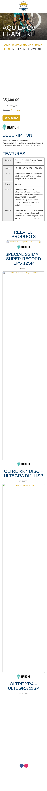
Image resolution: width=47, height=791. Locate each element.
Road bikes (15, 110)
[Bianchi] (11, 127)
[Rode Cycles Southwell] (24, 6)
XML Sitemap (36, 753)
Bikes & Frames (22, 45)
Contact (23, 717)
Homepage (23, 706)
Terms (23, 711)
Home (6, 45)
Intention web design (20, 753)
